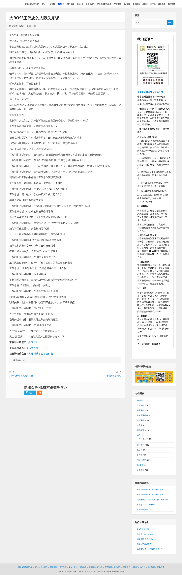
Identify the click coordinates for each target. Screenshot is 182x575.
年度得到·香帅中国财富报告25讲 (150, 549)
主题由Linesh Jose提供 (115, 571)
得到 (138, 435)
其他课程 (140, 420)
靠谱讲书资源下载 (144, 509)
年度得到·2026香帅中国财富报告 (150, 489)
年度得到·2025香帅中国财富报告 (150, 494)
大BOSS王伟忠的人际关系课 (34, 17)
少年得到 (142, 439)
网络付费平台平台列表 (41, 353)
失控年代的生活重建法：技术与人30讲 (152, 499)
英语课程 (140, 470)
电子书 (139, 450)
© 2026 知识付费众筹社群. (68, 571)
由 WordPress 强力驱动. (88, 571)
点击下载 (33, 342)
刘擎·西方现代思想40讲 (146, 539)
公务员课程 (141, 415)
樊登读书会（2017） (145, 534)
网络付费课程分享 (144, 544)
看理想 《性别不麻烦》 (146, 504)
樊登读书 (140, 445)
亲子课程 (140, 410)
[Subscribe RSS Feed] (39, 393)
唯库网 (139, 425)
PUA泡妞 (140, 405)
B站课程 (140, 400)
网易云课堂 (141, 460)
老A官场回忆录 (143, 529)
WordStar (102, 571)
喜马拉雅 (32, 26)
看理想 (139, 455)
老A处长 (140, 465)
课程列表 (33, 347)
